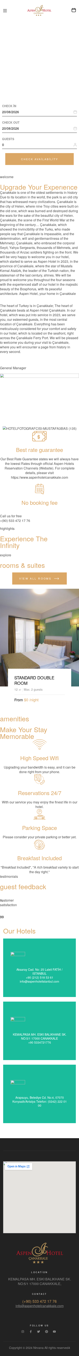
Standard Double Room (34, 680)
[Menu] (5, 10)
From (18, 699)
